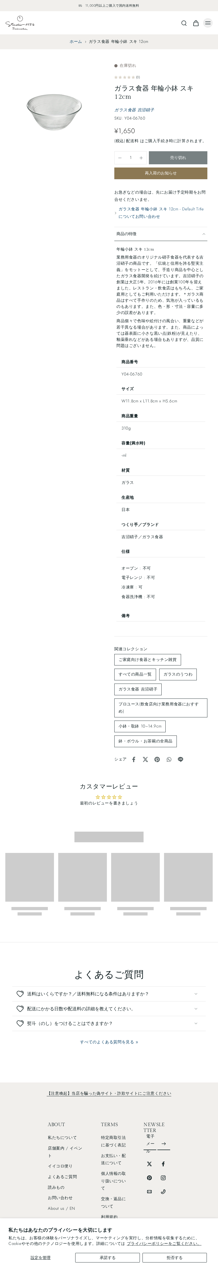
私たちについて (62, 1138)
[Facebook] (163, 1164)
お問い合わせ (60, 1198)
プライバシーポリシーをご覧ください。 (164, 1244)
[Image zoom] (54, 111)
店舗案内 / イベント (65, 1152)
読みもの (56, 1187)
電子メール (150, 1144)
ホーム (76, 41)
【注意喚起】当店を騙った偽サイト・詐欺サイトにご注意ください (109, 1093)
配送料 (133, 141)
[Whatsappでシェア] (169, 759)
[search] (184, 23)
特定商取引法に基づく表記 (113, 1141)
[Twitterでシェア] (145, 759)
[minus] (120, 158)
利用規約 (109, 1217)
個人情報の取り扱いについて (113, 1181)
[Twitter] (149, 1164)
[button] (178, 158)
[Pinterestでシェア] (157, 759)
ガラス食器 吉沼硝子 (134, 110)
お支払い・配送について (113, 1159)
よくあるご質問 (62, 1177)
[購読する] (163, 1144)
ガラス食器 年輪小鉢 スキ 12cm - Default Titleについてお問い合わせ (161, 212)
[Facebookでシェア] (134, 759)
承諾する (108, 1258)
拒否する (175, 1258)
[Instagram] (163, 1178)
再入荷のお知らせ (161, 173)
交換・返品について (113, 1202)
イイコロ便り (60, 1166)
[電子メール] (149, 1192)
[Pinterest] (149, 1178)
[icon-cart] (196, 23)
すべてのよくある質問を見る (107, 1042)
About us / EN (61, 1208)
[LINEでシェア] (180, 759)
